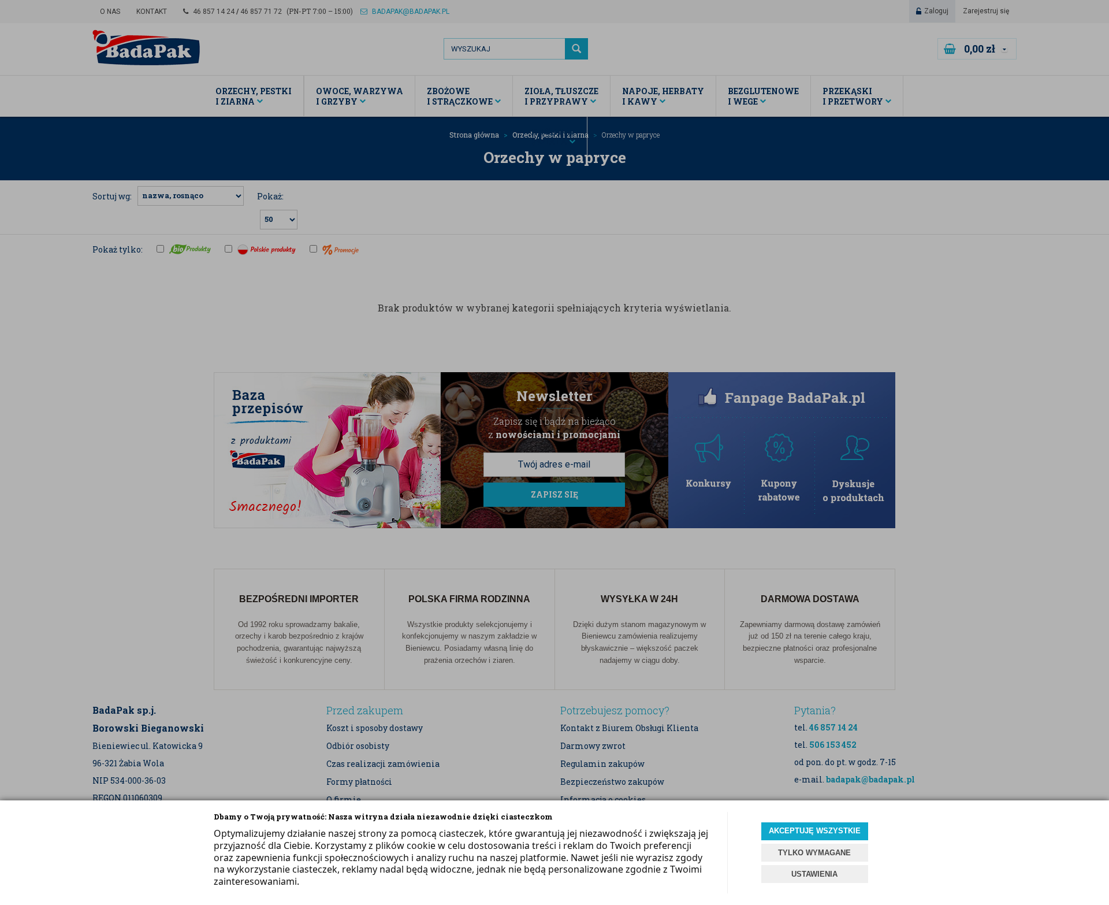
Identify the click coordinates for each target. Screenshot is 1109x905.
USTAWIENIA (814, 874)
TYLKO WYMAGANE (814, 852)
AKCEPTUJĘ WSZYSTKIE (815, 830)
